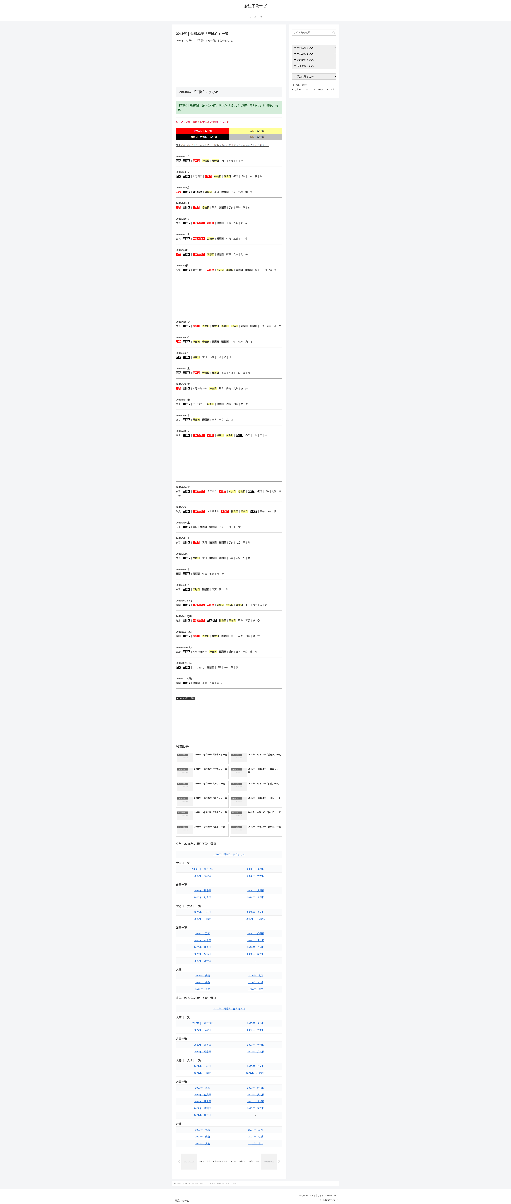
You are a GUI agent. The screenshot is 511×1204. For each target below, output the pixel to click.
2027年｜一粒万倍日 (202, 1023)
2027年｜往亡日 (202, 1115)
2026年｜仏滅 (255, 982)
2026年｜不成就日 (256, 919)
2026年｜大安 (202, 989)
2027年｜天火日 (255, 1094)
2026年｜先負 (202, 982)
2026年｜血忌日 (202, 940)
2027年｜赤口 (255, 1143)
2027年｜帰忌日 (255, 1087)
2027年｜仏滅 (255, 1136)
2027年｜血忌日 (202, 1094)
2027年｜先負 (202, 1136)
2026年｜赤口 (255, 989)
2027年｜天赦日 (202, 1030)
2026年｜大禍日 (255, 947)
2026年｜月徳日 (255, 897)
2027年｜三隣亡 (202, 1073)
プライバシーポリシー (327, 1196)
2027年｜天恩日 (255, 1044)
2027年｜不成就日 (256, 1073)
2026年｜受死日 (255, 912)
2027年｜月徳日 (255, 1051)
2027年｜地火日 (202, 1101)
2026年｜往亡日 (202, 961)
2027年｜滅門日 (255, 1108)
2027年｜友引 (255, 1130)
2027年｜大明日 (255, 1030)
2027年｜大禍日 (255, 1101)
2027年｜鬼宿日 (255, 1023)
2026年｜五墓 (202, 933)
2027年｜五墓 (202, 1087)
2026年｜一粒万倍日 (202, 869)
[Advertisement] (229, 64)
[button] (333, 32)
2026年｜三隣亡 (202, 919)
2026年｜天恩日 (255, 890)
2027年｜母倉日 (202, 1051)
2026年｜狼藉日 (202, 954)
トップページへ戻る (306, 1196)
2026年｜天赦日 (202, 876)
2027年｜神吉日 (202, 1044)
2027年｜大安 (202, 1143)
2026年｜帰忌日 (255, 933)
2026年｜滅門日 (255, 954)
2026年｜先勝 (202, 975)
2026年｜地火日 (202, 947)
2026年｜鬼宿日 (255, 869)
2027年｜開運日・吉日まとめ (229, 1008)
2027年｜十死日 (202, 1066)
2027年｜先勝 (202, 1130)
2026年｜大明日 (255, 876)
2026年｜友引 (255, 975)
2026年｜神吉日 (202, 890)
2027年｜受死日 (255, 1066)
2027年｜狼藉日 (202, 1108)
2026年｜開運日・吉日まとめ (229, 854)
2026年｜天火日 (255, 940)
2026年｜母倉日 (202, 897)
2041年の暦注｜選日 (186, 698)
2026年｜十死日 (202, 912)
